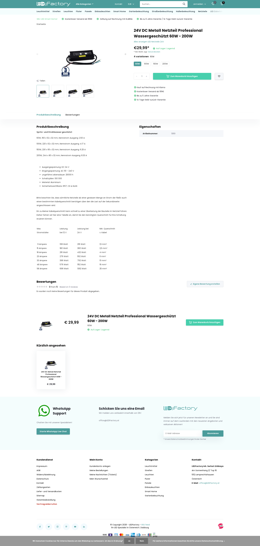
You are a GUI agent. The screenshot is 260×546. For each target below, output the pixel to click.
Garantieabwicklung (46, 499)
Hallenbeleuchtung (185, 11)
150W (155, 63)
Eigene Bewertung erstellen (206, 284)
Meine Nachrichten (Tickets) (103, 474)
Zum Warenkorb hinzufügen (184, 76)
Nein (142, 541)
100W (146, 63)
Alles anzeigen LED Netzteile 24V (149, 41)
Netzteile (202, 11)
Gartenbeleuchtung (139, 11)
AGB (38, 470)
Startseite (41, 24)
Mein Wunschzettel (99, 478)
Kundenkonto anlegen (100, 466)
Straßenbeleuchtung (162, 11)
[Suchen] (184, 4)
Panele (88, 11)
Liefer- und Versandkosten (49, 491)
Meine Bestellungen (99, 470)
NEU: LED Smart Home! (47, 19)
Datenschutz (43, 478)
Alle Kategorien (83, 4)
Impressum (42, 466)
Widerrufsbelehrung (46, 474)
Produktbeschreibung (49, 114)
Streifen (57, 11)
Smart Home (119, 11)
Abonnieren (213, 433)
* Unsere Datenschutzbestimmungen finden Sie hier (185, 439)
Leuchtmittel (43, 11)
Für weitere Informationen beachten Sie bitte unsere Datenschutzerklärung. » (189, 541)
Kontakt (118, 4)
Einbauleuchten (102, 11)
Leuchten (68, 11)
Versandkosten (154, 52)
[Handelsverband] (220, 526)
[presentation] (37, 54)
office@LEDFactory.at (209, 483)
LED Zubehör (216, 11)
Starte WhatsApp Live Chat (53, 431)
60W (137, 63)
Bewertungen (72, 114)
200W (165, 63)
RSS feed (146, 524)
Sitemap (41, 495)
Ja (129, 541)
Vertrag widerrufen (47, 504)
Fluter (79, 11)
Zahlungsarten (43, 487)
